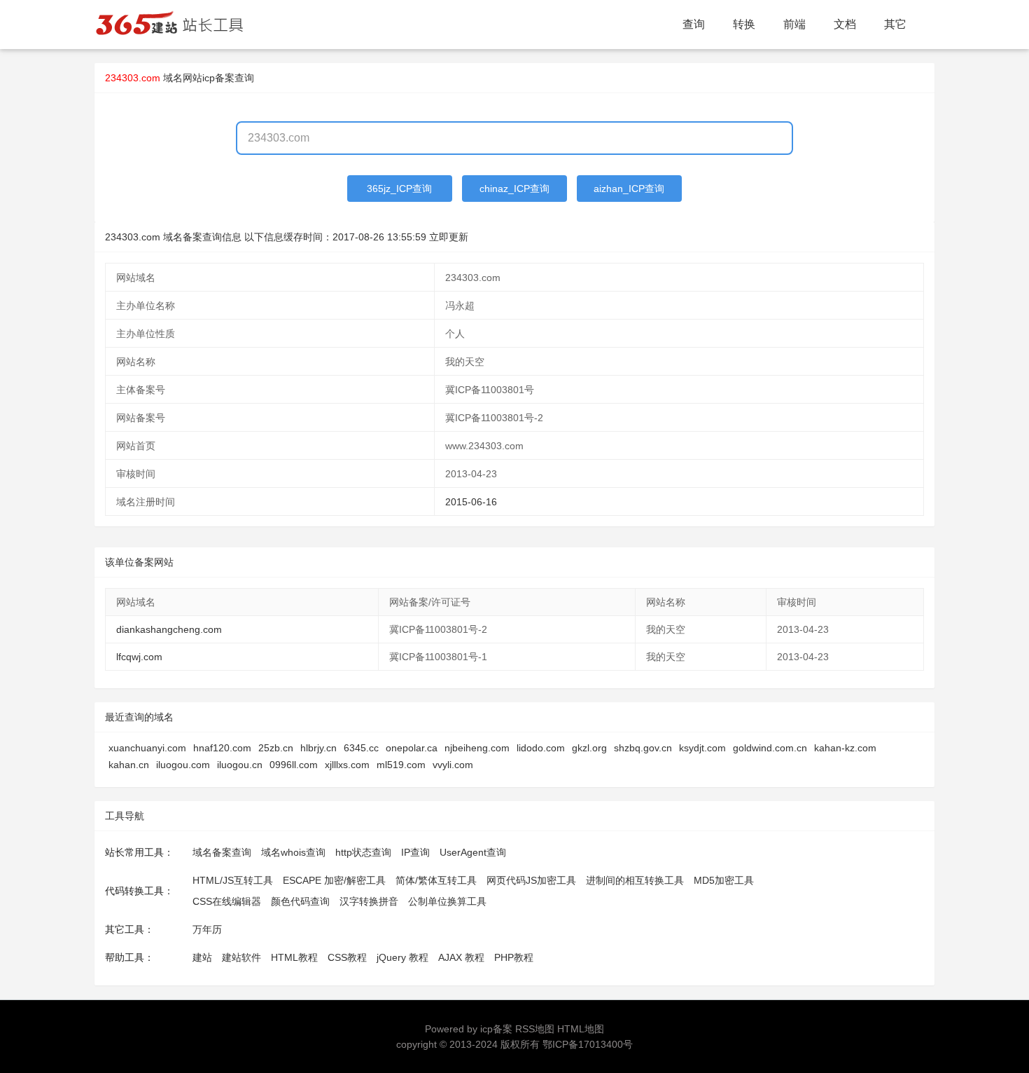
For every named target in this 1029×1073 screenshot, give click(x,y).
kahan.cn (128, 764)
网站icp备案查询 (218, 77)
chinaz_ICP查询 (514, 188)
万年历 (207, 929)
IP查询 (415, 852)
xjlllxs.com (347, 764)
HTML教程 (294, 957)
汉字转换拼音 (369, 901)
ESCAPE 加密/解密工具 (334, 880)
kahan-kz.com (845, 747)
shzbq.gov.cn (643, 747)
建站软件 (241, 957)
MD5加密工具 (724, 880)
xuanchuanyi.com (147, 747)
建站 (202, 957)
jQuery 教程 (402, 957)
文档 (845, 24)
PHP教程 (513, 957)
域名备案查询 (221, 852)
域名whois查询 (293, 852)
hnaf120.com (222, 747)
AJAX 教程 (461, 957)
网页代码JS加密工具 (531, 880)
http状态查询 (363, 852)
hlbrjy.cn (318, 747)
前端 (794, 24)
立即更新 (448, 236)
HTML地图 (580, 1028)
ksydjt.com (702, 747)
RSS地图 (534, 1028)
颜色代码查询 (300, 901)
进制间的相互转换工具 (635, 880)
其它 (895, 24)
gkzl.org (589, 747)
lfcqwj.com (139, 656)
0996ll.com (294, 764)
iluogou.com (183, 764)
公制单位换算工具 (447, 901)
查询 (693, 24)
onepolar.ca (412, 747)
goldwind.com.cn (770, 747)
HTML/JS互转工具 (232, 880)
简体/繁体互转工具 (436, 880)
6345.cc (361, 747)
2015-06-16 (471, 501)
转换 (744, 24)
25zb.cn (275, 747)
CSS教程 (347, 957)
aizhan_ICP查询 (629, 188)
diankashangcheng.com (169, 629)
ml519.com (401, 764)
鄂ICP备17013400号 (587, 1044)
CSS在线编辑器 (226, 901)
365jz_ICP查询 (399, 188)
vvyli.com (453, 764)
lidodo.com (541, 747)
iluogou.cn (239, 764)
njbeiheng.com (477, 747)
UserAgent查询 (473, 852)
